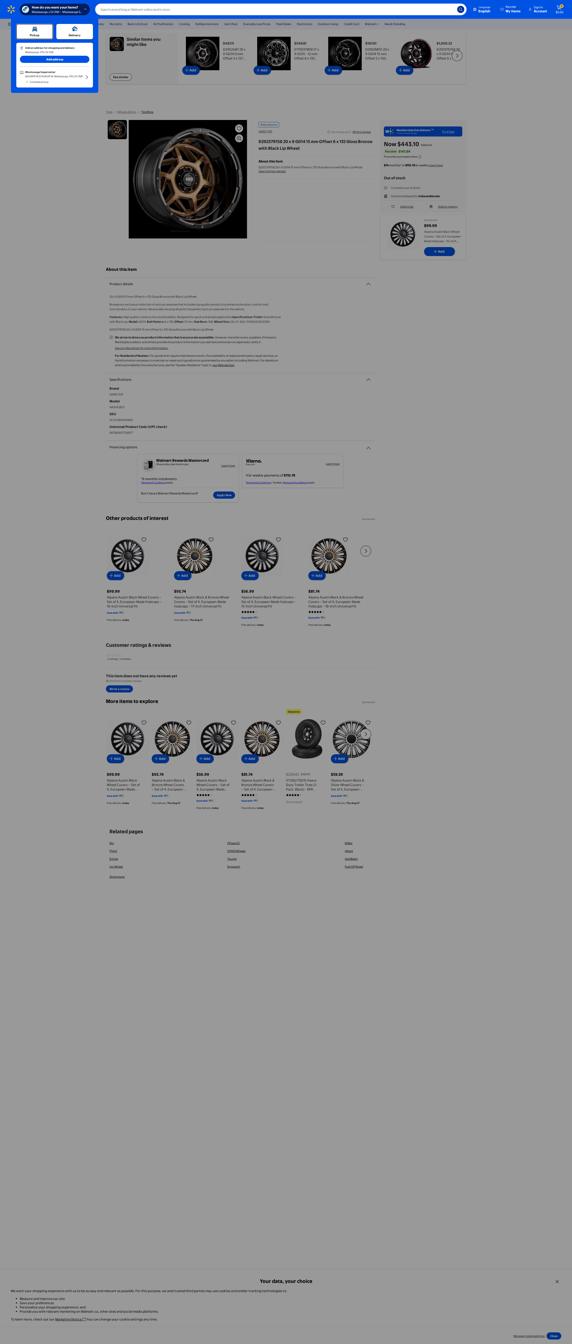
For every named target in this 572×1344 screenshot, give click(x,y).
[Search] (460, 9)
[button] (511, 9)
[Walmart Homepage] (11, 9)
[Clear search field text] (450, 9)
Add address (54, 59)
